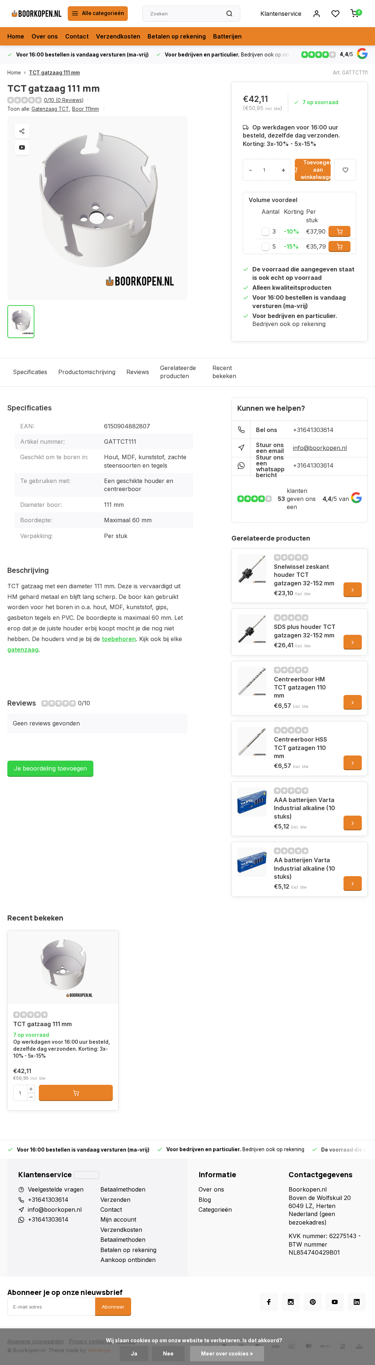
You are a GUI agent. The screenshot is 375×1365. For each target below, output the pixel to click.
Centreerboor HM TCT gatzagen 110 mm (300, 687)
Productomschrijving (86, 372)
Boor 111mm (85, 109)
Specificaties (30, 372)
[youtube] (335, 1302)
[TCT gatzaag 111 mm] (63, 967)
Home (15, 36)
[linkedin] (357, 1302)
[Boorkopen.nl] (36, 14)
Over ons (44, 36)
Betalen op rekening (177, 36)
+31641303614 (313, 429)
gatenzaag (22, 649)
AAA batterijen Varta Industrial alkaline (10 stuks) (304, 808)
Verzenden (115, 1199)
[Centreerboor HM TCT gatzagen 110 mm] (252, 681)
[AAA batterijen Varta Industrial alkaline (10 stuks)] (252, 802)
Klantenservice (280, 13)
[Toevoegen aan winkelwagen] (76, 1093)
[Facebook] (269, 1302)
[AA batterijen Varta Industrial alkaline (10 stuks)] (252, 862)
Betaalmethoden (122, 1189)
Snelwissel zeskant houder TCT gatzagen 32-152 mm (304, 575)
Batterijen (227, 36)
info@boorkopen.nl (320, 447)
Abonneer (113, 1307)
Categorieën (215, 1209)
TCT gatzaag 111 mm (54, 73)
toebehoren (119, 639)
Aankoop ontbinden (128, 1259)
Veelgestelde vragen (55, 1189)
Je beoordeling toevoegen (50, 768)
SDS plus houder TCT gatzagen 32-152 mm (304, 630)
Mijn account (118, 1219)
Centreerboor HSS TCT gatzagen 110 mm (300, 748)
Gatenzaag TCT (50, 109)
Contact (77, 36)
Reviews (137, 372)
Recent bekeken (224, 372)
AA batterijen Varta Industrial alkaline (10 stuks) (304, 868)
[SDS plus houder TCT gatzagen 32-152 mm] (252, 629)
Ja (134, 1354)
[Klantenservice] (86, 1175)
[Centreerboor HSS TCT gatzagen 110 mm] (252, 741)
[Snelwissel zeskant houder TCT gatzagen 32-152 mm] (252, 568)
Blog (204, 1199)
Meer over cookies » (227, 1354)
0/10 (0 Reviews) (63, 100)
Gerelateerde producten (178, 372)
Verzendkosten (118, 36)
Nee (168, 1354)
